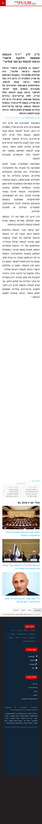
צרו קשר (35, 684)
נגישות (35, 695)
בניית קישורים (14, 716)
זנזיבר (29, 714)
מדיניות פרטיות (33, 688)
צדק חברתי (31, 638)
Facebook (31, 657)
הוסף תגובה (35, 481)
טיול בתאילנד (10, 723)
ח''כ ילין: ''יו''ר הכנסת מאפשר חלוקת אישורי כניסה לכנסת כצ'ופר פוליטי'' (21, 58)
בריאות (12, 634)
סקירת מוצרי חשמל (15, 721)
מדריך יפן (27, 721)
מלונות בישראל (10, 714)
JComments (21, 483)
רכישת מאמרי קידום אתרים (29, 699)
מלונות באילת (24, 716)
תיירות (17, 638)
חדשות (23, 610)
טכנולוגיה (32, 634)
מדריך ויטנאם (15, 718)
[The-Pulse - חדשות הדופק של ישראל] (25, 3)
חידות (34, 714)
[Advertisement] (21, 31)
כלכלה (26, 630)
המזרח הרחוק (28, 723)
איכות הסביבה (22, 634)
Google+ (32, 664)
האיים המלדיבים (21, 714)
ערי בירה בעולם (27, 718)
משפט (10, 638)
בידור (19, 630)
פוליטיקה (15, 610)
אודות (35, 691)
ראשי (29, 610)
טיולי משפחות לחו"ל (29, 641)
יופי (13, 630)
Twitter (32, 660)
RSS (33, 668)
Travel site (33, 716)
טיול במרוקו (19, 723)
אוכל (24, 638)
